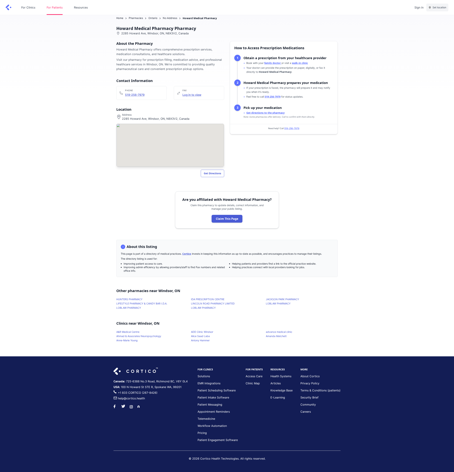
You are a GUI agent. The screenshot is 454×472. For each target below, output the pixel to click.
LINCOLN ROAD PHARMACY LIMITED (213, 303)
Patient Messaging (210, 404)
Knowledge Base (281, 390)
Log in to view (191, 95)
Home (119, 17)
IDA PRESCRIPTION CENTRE (207, 299)
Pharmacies (136, 17)
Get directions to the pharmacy (265, 112)
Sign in (418, 7)
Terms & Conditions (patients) (320, 390)
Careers (305, 411)
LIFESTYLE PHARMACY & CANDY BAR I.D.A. (141, 303)
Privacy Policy (309, 383)
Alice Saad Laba (200, 336)
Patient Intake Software (213, 397)
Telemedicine (206, 418)
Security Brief (309, 397)
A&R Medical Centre (127, 331)
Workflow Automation (212, 426)
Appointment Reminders (214, 411)
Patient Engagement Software (218, 440)
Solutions (204, 376)
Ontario (152, 17)
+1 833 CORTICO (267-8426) (137, 392)
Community (308, 404)
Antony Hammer (200, 340)
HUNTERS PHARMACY (129, 299)
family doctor (272, 63)
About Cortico (310, 376)
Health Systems (280, 376)
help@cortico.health (131, 398)
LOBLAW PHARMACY (278, 303)
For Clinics (28, 7)
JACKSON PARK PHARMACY (282, 299)
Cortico (186, 253)
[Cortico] (8, 7)
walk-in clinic (300, 63)
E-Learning (277, 397)
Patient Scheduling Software (217, 390)
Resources (81, 7)
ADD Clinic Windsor (202, 331)
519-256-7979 (135, 95)
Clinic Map (253, 383)
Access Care (254, 376)
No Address (170, 17)
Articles (275, 383)
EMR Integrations (209, 383)
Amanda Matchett (276, 336)
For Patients (55, 7)
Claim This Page (227, 219)
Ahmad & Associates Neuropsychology (138, 336)
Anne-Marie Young (127, 340)
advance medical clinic (279, 331)
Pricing (202, 433)
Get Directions (212, 173)
